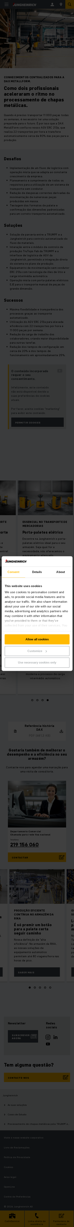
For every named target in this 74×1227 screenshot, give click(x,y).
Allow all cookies (37, 639)
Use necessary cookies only (37, 662)
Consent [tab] (13, 572)
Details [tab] (37, 572)
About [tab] (60, 572)
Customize (34, 651)
